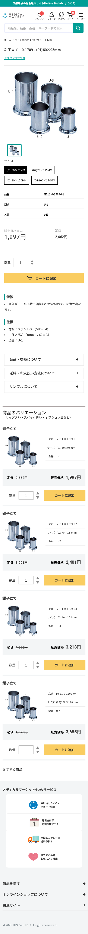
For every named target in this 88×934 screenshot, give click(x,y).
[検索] (78, 28)
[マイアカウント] (61, 14)
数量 (7, 262)
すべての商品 (22, 39)
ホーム (8, 39)
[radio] (15, 170)
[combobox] (44, 28)
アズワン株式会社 (14, 58)
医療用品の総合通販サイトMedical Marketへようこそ (44, 3)
